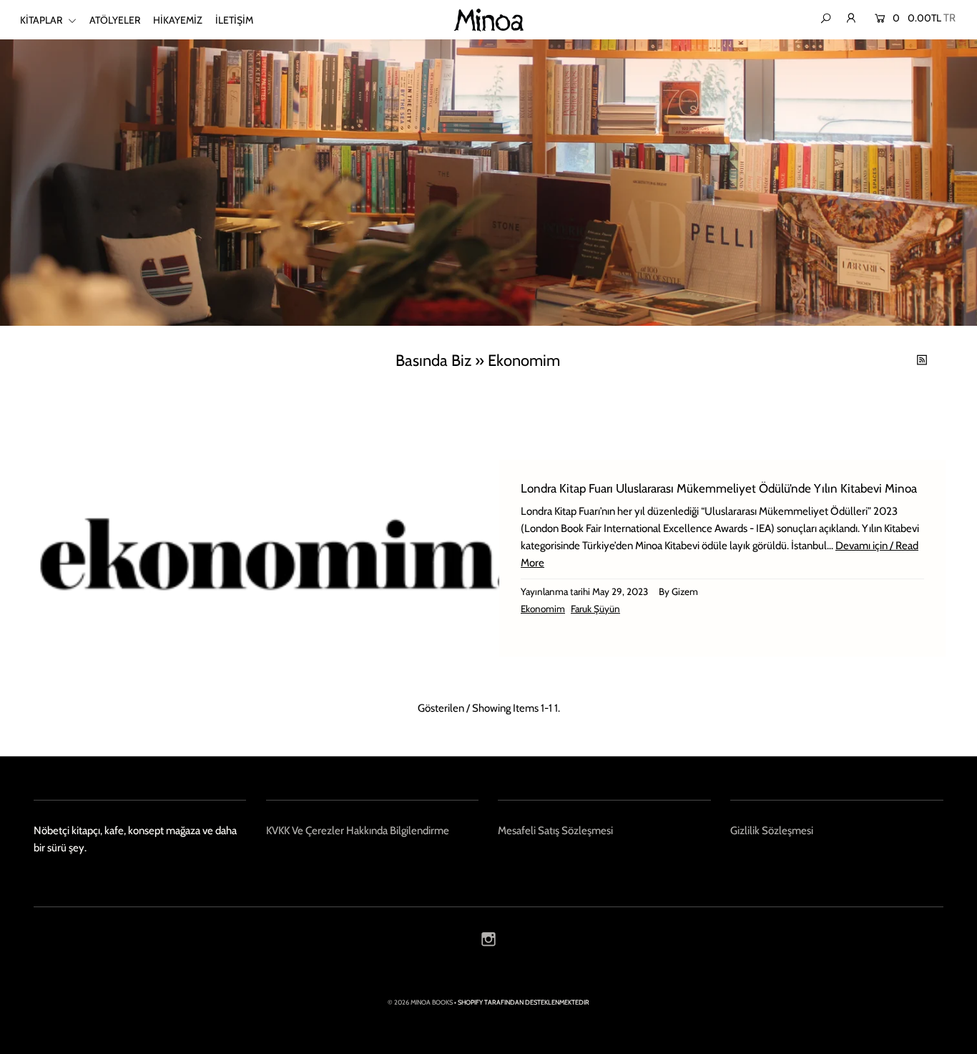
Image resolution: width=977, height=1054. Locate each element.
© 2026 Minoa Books (420, 1002)
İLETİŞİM (234, 20)
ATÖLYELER (114, 20)
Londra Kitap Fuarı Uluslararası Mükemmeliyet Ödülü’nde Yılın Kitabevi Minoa (719, 488)
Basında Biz (433, 360)
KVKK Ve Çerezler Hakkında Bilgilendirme (357, 830)
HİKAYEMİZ (177, 20)
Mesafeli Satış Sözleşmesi (555, 830)
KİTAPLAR (42, 20)
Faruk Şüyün (595, 608)
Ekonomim (543, 608)
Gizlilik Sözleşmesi (771, 830)
